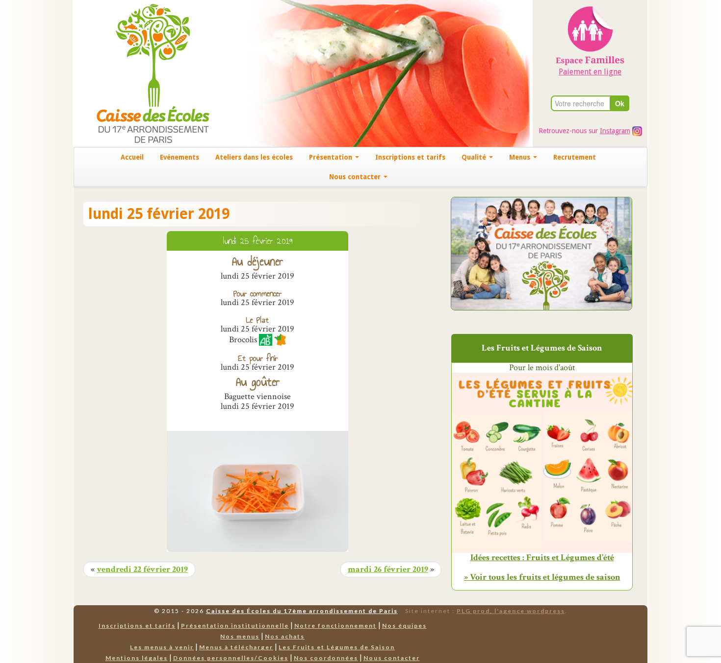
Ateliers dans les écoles (254, 157)
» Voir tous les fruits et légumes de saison (542, 577)
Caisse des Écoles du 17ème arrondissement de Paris (302, 611)
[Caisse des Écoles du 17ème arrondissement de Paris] (143, 72)
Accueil (132, 157)
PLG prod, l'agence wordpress (511, 611)
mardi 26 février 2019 (388, 569)
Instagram (615, 131)
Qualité (475, 157)
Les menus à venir (162, 647)
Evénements (179, 157)
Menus (520, 157)
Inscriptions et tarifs (410, 157)
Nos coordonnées (326, 658)
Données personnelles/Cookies (230, 658)
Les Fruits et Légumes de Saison (337, 647)
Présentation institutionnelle (235, 625)
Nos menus (239, 636)
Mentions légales (136, 658)
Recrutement (574, 157)
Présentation (331, 157)
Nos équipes (404, 625)
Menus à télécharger (236, 647)
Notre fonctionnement (335, 625)
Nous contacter (356, 177)
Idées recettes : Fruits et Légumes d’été (542, 558)
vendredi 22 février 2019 (142, 569)
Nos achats (285, 636)
